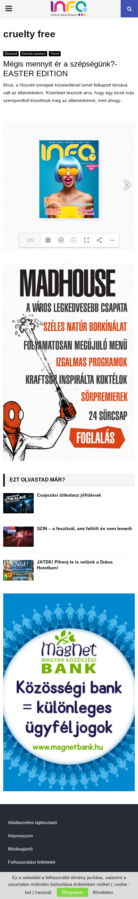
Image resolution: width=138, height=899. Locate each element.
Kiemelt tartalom (34, 53)
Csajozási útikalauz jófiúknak (69, 495)
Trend (54, 53)
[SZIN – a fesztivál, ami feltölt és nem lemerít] (18, 537)
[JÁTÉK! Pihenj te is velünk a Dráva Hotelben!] (18, 570)
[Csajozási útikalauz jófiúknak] (18, 503)
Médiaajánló (20, 848)
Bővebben (103, 892)
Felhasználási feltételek (32, 862)
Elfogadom (72, 892)
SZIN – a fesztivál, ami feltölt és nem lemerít (84, 528)
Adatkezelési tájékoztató (32, 822)
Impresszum (20, 835)
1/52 (30, 240)
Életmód (11, 53)
